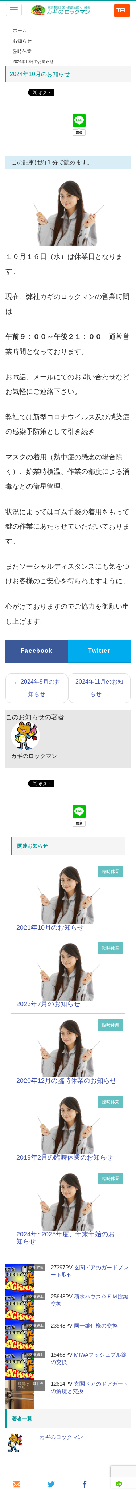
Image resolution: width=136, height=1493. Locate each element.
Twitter (99, 651)
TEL (122, 10)
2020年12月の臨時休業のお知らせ (66, 1080)
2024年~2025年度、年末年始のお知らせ (65, 1237)
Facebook (37, 651)
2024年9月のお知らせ (36, 688)
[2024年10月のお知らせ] (68, 895)
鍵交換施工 (34, 1296)
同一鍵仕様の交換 (96, 1325)
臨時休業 (110, 871)
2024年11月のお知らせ (99, 688)
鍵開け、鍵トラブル (31, 1385)
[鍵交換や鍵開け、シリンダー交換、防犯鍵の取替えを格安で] (61, 9)
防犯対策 (36, 1267)
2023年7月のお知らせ (48, 1004)
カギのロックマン (61, 1437)
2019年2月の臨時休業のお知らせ (64, 1157)
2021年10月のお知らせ (50, 927)
